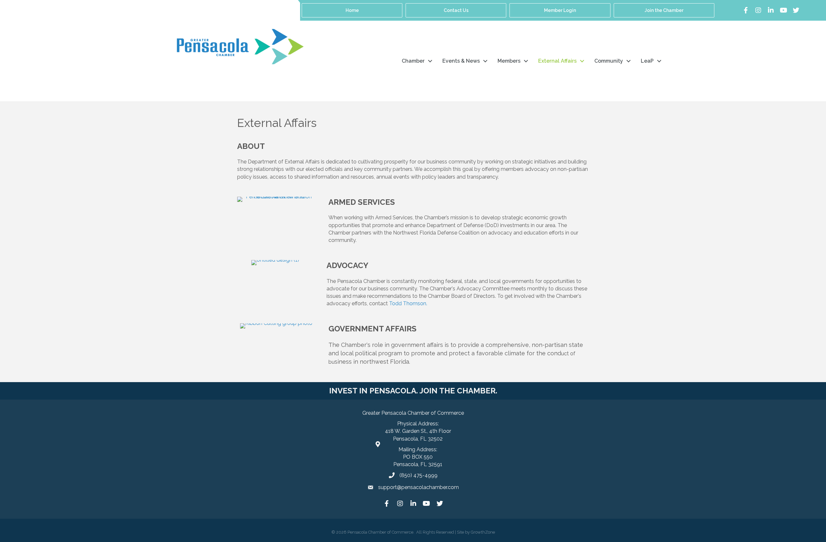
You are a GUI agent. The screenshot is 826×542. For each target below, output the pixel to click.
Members (509, 61)
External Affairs (557, 61)
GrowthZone (483, 532)
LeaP (647, 61)
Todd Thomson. (408, 303)
